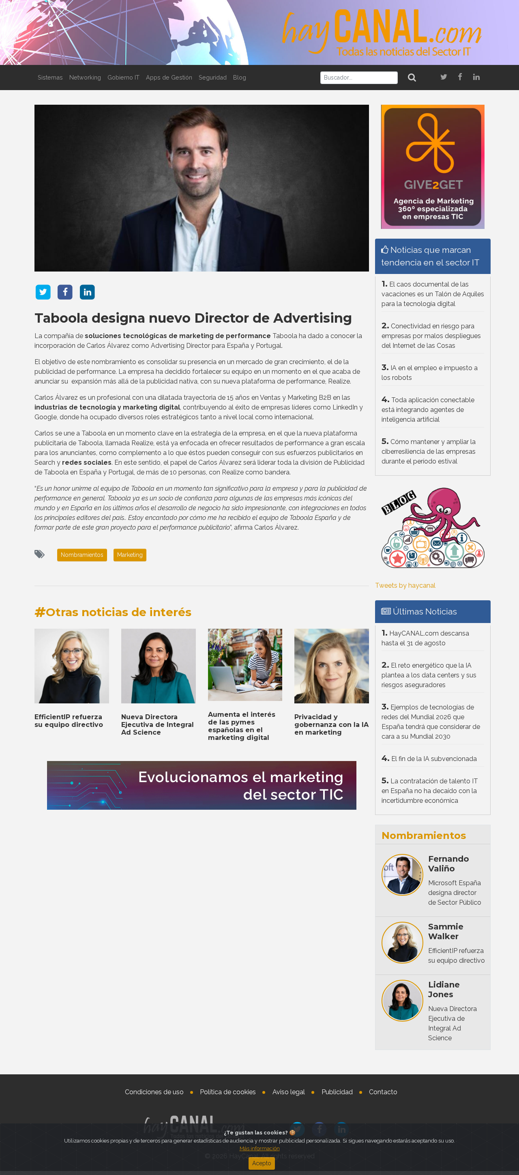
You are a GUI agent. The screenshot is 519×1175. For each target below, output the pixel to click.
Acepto (261, 1163)
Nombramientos (82, 555)
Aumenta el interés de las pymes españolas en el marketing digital (241, 726)
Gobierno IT (123, 77)
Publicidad (337, 1092)
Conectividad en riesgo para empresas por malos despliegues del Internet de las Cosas (431, 335)
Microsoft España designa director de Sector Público (454, 892)
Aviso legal (288, 1092)
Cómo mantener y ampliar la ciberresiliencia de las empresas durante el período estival (429, 451)
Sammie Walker (445, 931)
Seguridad (213, 77)
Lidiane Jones (444, 989)
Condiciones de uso (154, 1092)
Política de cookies (228, 1092)
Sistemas (50, 77)
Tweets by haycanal (405, 585)
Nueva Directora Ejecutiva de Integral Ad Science (157, 724)
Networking (85, 77)
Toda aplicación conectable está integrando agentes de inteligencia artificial (428, 409)
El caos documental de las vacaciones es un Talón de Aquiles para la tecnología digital (433, 294)
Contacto (383, 1092)
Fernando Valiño (448, 863)
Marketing (130, 555)
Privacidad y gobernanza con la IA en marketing (331, 724)
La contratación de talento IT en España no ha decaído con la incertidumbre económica (430, 790)
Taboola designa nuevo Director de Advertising (193, 318)
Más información (260, 1148)
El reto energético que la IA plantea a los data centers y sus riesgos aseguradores (429, 675)
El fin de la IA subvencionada (434, 759)
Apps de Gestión (169, 77)
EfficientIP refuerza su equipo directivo (68, 721)
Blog (239, 77)
